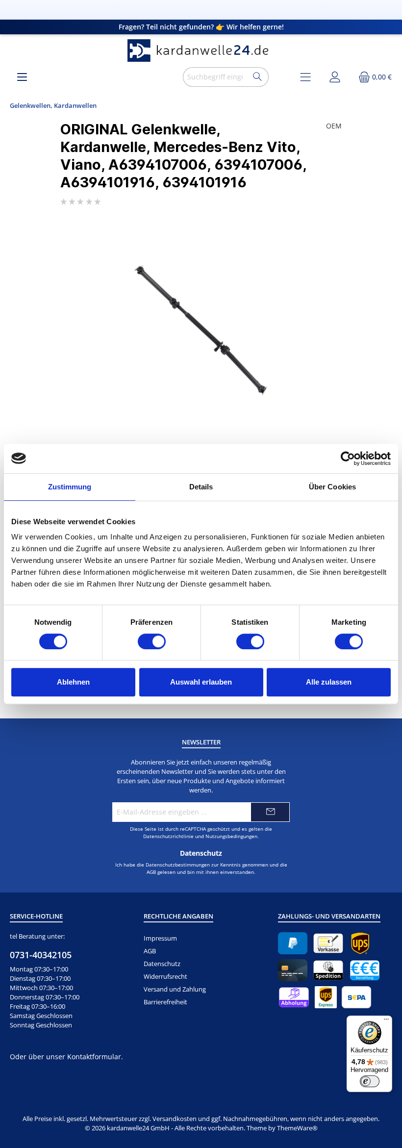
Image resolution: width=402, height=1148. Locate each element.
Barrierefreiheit (165, 1002)
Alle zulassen (329, 682)
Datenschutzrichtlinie (168, 836)
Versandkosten (174, 1119)
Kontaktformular (94, 1056)
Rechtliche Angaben (178, 916)
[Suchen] (258, 77)
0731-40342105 (41, 955)
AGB (151, 871)
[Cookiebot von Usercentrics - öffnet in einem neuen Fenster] (348, 458)
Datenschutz (162, 964)
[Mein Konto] (335, 77)
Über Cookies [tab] (332, 487)
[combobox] (215, 77)
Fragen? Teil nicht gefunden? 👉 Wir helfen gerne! (201, 26)
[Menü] (22, 77)
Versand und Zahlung (175, 989)
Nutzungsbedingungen (231, 836)
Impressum (160, 938)
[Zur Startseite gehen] (201, 50)
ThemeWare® (297, 1128)
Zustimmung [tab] (70, 487)
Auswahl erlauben (201, 682)
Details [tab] (201, 487)
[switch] (152, 641)
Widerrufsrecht (165, 976)
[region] (201, 330)
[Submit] (270, 812)
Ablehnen (73, 682)
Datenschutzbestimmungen (178, 864)
